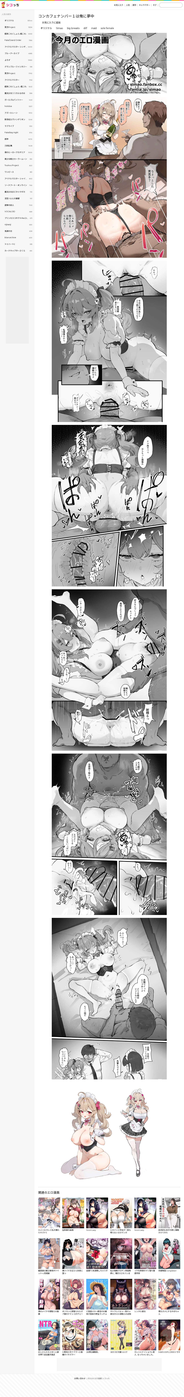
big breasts (73, 28)
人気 (128, 5)
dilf (85, 28)
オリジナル (46, 28)
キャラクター (144, 5)
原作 (134, 5)
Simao (59, 28)
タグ (155, 5)
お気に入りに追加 (51, 22)
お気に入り (118, 5)
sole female (107, 28)
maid (94, 28)
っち (12, 5)
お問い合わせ (80, 1378)
